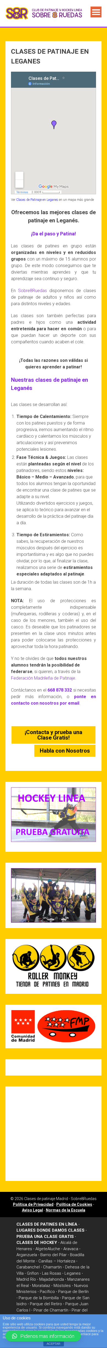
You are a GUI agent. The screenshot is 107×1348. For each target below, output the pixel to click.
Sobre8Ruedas (32, 290)
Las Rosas (51, 1273)
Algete (41, 1248)
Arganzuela (26, 1254)
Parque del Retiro (46, 1303)
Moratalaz (41, 1285)
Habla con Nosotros (65, 750)
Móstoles (62, 1285)
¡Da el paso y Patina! (53, 234)
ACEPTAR (53, 1343)
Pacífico (47, 1291)
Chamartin (52, 1267)
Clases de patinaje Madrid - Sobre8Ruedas (60, 1198)
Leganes (72, 1273)
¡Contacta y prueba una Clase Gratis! (53, 735)
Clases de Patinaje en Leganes (37, 200)
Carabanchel (28, 1267)
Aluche (53, 1248)
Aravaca (70, 1248)
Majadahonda (51, 1279)
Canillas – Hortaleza (56, 1261)
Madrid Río (26, 1279)
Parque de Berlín (73, 1291)
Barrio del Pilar (53, 1254)
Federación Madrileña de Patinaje (43, 678)
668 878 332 (59, 690)
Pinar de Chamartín (50, 1310)
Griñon (33, 1273)
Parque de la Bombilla (39, 1297)
